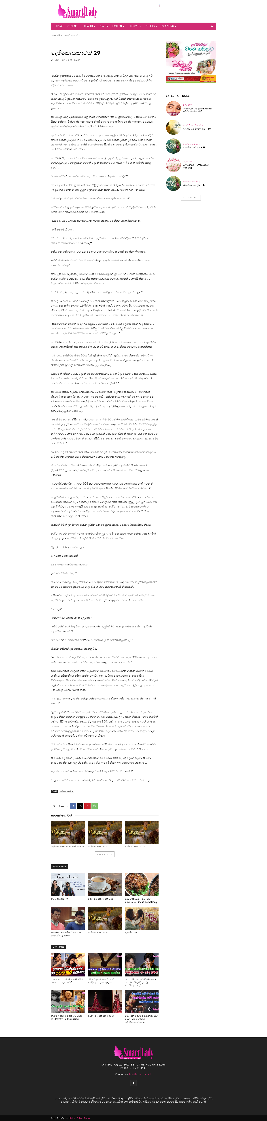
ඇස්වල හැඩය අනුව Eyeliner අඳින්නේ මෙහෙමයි (197, 110)
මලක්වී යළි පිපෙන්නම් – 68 (197, 128)
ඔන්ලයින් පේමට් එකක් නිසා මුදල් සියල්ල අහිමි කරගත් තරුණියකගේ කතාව (141, 1018)
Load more (103, 854)
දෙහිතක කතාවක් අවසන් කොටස (67, 846)
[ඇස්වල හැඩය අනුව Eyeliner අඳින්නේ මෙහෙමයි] (173, 108)
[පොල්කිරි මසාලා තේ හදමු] (105, 884)
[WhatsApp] (94, 806)
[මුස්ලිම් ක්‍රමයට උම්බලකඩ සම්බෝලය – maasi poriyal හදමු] (142, 884)
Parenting (168, 26)
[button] (212, 26)
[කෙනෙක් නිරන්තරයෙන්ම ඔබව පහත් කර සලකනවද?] (68, 964)
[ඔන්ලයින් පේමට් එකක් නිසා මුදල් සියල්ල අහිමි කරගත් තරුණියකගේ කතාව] (142, 1001)
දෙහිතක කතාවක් (73, 35)
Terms (87, 1118)
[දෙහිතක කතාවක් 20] (105, 918)
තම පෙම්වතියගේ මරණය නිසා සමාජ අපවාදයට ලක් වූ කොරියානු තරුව (140, 982)
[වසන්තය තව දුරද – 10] (173, 183)
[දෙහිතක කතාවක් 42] (105, 832)
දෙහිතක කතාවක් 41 (135, 846)
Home (59, 26)
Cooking (72, 26)
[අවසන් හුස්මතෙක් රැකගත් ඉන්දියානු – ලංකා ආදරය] (105, 964)
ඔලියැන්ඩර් (188, 161)
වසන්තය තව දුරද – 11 (194, 147)
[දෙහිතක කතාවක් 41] (142, 832)
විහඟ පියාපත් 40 (59, 898)
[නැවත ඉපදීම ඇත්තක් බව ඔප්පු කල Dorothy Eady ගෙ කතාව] (68, 1001)
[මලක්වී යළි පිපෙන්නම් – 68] (173, 127)
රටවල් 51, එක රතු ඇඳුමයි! (101, 1015)
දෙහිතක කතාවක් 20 (98, 932)
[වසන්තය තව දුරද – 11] (173, 146)
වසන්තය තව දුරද (191, 144)
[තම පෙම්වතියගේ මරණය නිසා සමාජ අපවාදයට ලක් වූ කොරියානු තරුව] (142, 964)
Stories (150, 26)
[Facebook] (73, 806)
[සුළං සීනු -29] (142, 918)
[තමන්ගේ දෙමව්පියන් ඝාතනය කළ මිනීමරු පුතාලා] (68, 918)
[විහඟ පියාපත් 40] (68, 884)
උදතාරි (57, 60)
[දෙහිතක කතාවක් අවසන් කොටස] (68, 832)
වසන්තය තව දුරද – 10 (194, 185)
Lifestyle (134, 26)
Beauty (104, 26)
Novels (61, 35)
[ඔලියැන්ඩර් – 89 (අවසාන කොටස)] (173, 164)
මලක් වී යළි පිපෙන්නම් (193, 125)
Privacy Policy (76, 1118)
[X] (80, 806)
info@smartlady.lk (140, 1074)
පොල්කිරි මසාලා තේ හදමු (100, 898)
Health (88, 26)
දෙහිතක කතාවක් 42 (98, 846)
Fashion (117, 26)
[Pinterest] (87, 806)
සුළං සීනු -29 (131, 932)
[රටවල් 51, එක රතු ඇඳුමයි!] (105, 1001)
